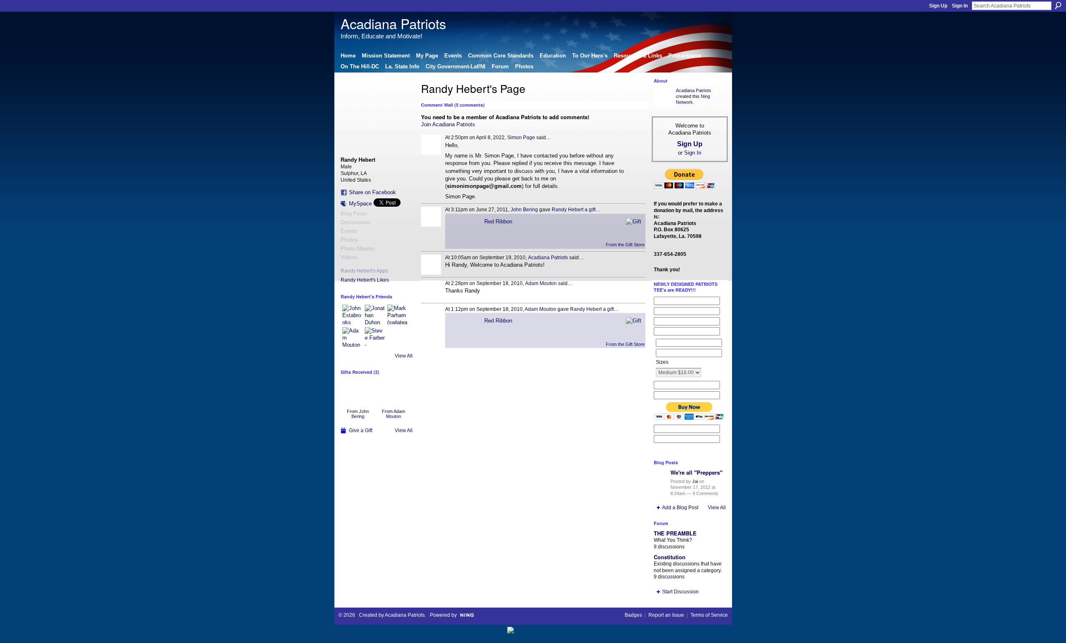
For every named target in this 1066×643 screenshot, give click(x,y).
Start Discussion (680, 592)
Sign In (960, 6)
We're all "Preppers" (696, 472)
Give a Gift (360, 430)
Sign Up (938, 6)
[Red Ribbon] (358, 392)
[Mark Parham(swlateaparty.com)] (397, 315)
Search (1058, 5)
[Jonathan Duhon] (375, 315)
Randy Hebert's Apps (364, 271)
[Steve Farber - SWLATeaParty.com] (375, 337)
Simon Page (521, 137)
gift (592, 210)
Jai (695, 481)
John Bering (360, 414)
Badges (633, 615)
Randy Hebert (567, 210)
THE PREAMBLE (675, 533)
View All (404, 356)
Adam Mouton (395, 414)
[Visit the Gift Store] (633, 221)
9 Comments (705, 493)
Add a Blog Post (680, 507)
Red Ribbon (498, 221)
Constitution (669, 557)
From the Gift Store (625, 244)
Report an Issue (666, 615)
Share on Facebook (372, 192)
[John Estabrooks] (352, 315)
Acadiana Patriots (393, 23)
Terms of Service (709, 615)
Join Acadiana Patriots (448, 124)
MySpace (360, 203)
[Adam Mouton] (352, 337)
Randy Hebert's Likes (365, 280)
